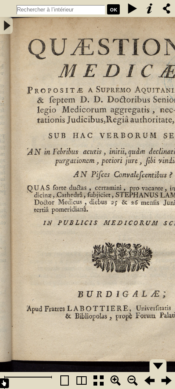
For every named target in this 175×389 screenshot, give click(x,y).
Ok (113, 9)
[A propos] (149, 8)
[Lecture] (132, 8)
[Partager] (166, 8)
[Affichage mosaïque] (98, 380)
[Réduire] (132, 380)
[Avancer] (166, 380)
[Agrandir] (115, 380)
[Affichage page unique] (64, 380)
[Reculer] (149, 380)
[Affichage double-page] (81, 380)
